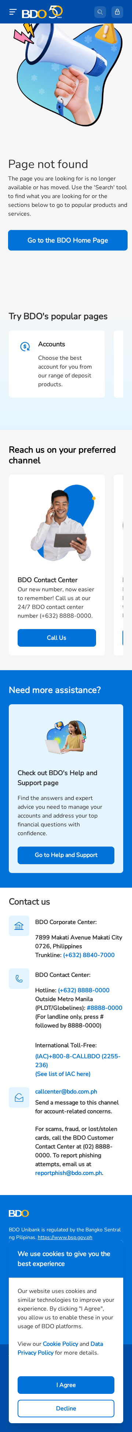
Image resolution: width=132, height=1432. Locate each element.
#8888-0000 (104, 1008)
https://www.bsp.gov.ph (65, 1237)
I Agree (66, 1385)
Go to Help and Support (66, 855)
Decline (66, 1408)
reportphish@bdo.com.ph (68, 1173)
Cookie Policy (60, 1344)
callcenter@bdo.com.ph (66, 1092)
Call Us (56, 638)
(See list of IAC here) (63, 1074)
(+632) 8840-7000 (89, 955)
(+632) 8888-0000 (84, 990)
